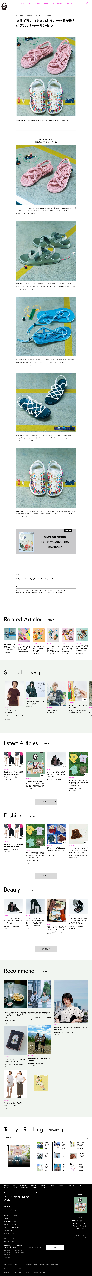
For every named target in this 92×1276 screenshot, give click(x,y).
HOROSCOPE (24, 1188)
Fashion (21, 15)
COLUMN (15, 1188)
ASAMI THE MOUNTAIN (10, 1221)
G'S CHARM (34, 1185)
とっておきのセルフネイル (10, 1213)
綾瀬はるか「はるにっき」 (10, 1224)
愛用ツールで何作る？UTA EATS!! (12, 1233)
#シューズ (18, 590)
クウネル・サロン (8, 1268)
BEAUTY (43, 1185)
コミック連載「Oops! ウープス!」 (12, 1227)
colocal (52, 1264)
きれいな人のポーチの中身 (10, 1215)
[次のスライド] (8, 723)
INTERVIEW (61, 1185)
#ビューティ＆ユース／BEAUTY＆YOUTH (55, 590)
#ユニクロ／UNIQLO (28, 590)
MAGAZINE (43, 1188)
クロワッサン (21, 1264)
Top (17, 15)
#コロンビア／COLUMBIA (38, 593)
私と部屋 (6, 1218)
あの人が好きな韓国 (9, 1241)
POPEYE (15, 1264)
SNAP (14, 1185)
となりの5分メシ (8, 1230)
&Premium (42, 1264)
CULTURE (52, 1185)
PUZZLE (34, 1188)
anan (5, 1264)
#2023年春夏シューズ (61, 593)
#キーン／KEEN (39, 590)
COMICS (6, 1188)
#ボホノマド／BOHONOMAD (23, 593)
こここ (15, 1268)
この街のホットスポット (10, 1238)
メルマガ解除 (7, 1257)
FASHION (6, 1185)
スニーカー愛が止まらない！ (11, 1210)
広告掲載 (36, 1272)
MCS (20, 1268)
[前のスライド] (5, 723)
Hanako (36, 1264)
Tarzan (47, 1264)
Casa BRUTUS (29, 1264)
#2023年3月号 (50, 593)
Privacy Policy (43, 1272)
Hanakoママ (58, 1264)
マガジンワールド (28, 1272)
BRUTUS (10, 1264)
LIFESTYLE (71, 1185)
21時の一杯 (7, 1236)
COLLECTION (23, 1185)
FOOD (79, 1185)
